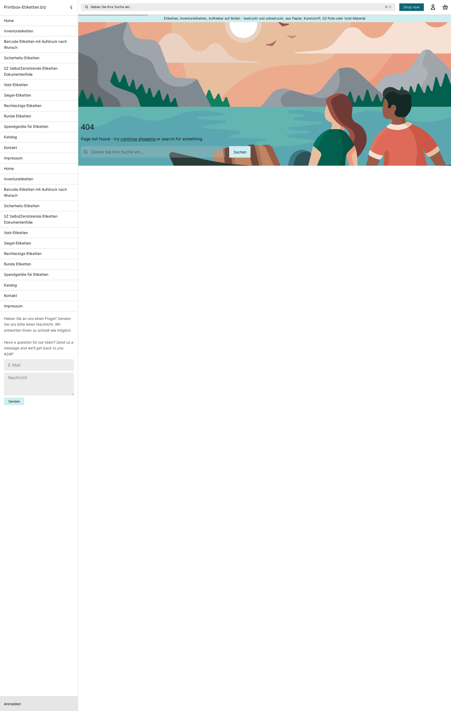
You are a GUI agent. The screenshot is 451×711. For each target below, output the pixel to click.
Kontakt (10, 147)
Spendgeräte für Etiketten (26, 126)
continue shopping (138, 138)
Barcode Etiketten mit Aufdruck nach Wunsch (35, 44)
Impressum (13, 158)
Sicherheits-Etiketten (21, 58)
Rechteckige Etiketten (22, 105)
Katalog (10, 137)
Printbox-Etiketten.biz (25, 7)
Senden (14, 401)
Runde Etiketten (17, 116)
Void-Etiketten (16, 84)
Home (9, 20)
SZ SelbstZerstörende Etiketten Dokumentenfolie (30, 71)
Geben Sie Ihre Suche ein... (241, 7)
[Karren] (445, 7)
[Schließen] (71, 7)
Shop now (411, 7)
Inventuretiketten (18, 31)
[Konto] (433, 7)
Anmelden (12, 704)
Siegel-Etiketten (17, 95)
